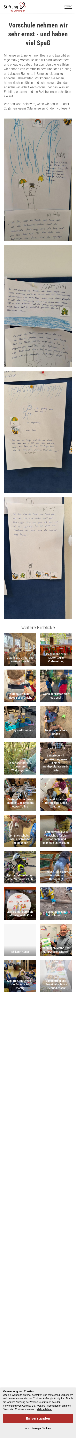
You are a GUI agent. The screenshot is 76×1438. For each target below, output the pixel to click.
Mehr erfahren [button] (44, 1409)
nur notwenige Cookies (38, 1428)
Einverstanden (38, 1418)
